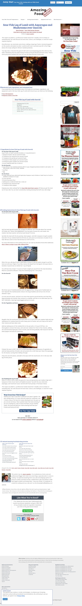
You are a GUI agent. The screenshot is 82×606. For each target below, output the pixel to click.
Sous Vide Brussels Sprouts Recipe (9, 448)
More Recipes (20, 30)
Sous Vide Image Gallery (60, 580)
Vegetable (8, 469)
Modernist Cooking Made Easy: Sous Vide (63, 570)
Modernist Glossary (5, 574)
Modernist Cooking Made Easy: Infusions (63, 567)
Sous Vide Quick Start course (30, 188)
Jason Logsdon (30, 34)
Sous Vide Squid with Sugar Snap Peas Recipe (26, 453)
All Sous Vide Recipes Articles (8, 462)
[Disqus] (28, 539)
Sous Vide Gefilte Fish (23, 457)
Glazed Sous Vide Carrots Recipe (25, 449)
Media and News (32, 570)
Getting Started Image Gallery (61, 579)
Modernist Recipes (5, 566)
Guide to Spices (5, 578)
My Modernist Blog (32, 566)
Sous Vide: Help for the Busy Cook (62, 574)
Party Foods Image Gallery (60, 582)
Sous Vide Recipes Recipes (32, 30)
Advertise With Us (32, 573)
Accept (5, 599)
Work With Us (31, 568)
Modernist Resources (6, 571)
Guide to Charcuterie (6, 580)
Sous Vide (27, 468)
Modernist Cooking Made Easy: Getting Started (64, 566)
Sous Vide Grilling (58, 575)
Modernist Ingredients (6, 568)
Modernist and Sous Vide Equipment (9, 570)
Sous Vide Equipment (8, 94)
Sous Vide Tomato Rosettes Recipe (9, 447)
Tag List (3, 581)
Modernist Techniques (6, 567)
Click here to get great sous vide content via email (27, 32)
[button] (10, 19)
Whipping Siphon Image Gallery (61, 583)
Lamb (15, 468)
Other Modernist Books (59, 585)
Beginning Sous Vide (59, 573)
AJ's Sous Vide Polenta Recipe (8, 451)
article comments (26, 419)
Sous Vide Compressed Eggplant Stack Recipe (9, 453)
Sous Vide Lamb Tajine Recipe (25, 448)
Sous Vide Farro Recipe (6, 455)
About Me (30, 571)
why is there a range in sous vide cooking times (15, 244)
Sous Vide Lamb (33, 468)
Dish (13, 468)
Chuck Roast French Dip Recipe (8, 456)
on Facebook (40, 419)
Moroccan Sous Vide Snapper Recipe (26, 451)
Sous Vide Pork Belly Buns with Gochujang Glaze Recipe (8, 460)
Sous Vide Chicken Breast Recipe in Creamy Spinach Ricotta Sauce (26, 456)
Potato (19, 468)
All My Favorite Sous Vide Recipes (26, 465)
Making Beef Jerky (5, 575)
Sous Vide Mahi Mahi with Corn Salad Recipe (26, 459)
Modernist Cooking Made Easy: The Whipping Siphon (65, 571)
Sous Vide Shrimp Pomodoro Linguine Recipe (26, 462)
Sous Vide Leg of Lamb (43, 468)
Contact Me (31, 574)
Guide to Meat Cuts (5, 577)
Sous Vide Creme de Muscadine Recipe (9, 458)
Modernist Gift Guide (6, 573)
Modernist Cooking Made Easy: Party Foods (63, 568)
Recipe (22, 468)
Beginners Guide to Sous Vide (10, 95)
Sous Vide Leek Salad (23, 464)
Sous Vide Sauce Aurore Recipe (8, 450)
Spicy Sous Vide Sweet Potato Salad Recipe (26, 446)
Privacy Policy (21, 596)
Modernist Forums (32, 567)
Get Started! (27, 511)
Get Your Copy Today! (27, 411)
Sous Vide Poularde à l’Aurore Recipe (9, 446)
